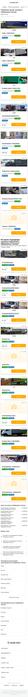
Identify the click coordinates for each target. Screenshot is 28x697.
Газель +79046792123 (8, 33)
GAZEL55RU (5, 364)
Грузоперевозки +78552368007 (11, 143)
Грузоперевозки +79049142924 (11, 466)
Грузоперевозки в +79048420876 (11, 492)
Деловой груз (5, 339)
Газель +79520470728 (8, 60)
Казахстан (14, 685)
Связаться (18, 41)
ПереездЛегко (6, 390)
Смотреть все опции (14, 597)
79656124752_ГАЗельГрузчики (10, 171)
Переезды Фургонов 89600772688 (12, 198)
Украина (22, 685)
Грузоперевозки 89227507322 (10, 313)
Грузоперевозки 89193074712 (10, 116)
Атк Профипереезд (7, 262)
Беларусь (6, 685)
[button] (26, 25)
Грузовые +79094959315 (9, 226)
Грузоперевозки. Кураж (8, 415)
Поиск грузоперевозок (13, 7)
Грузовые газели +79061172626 (11, 88)
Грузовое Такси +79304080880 (10, 441)
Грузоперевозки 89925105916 (10, 288)
